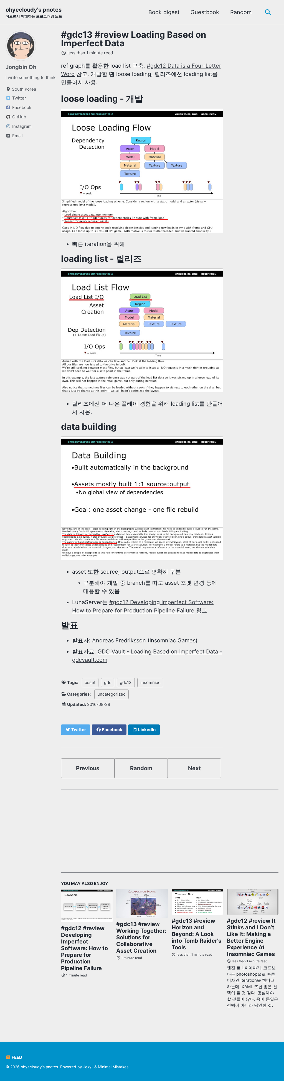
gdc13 (126, 682)
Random (241, 12)
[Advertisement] (169, 834)
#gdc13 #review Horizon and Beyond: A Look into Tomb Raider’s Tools (196, 934)
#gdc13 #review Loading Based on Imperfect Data (133, 39)
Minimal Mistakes (113, 1067)
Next (194, 768)
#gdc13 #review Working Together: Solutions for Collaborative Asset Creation (141, 937)
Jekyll (88, 1067)
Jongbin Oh (21, 67)
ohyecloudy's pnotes (34, 12)
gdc (107, 682)
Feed (16, 1057)
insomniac (150, 682)
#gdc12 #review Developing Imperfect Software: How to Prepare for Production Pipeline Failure (84, 948)
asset (90, 682)
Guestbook (205, 12)
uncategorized (111, 694)
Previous (87, 768)
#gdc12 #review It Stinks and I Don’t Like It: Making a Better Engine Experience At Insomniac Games (251, 937)
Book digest (163, 12)
